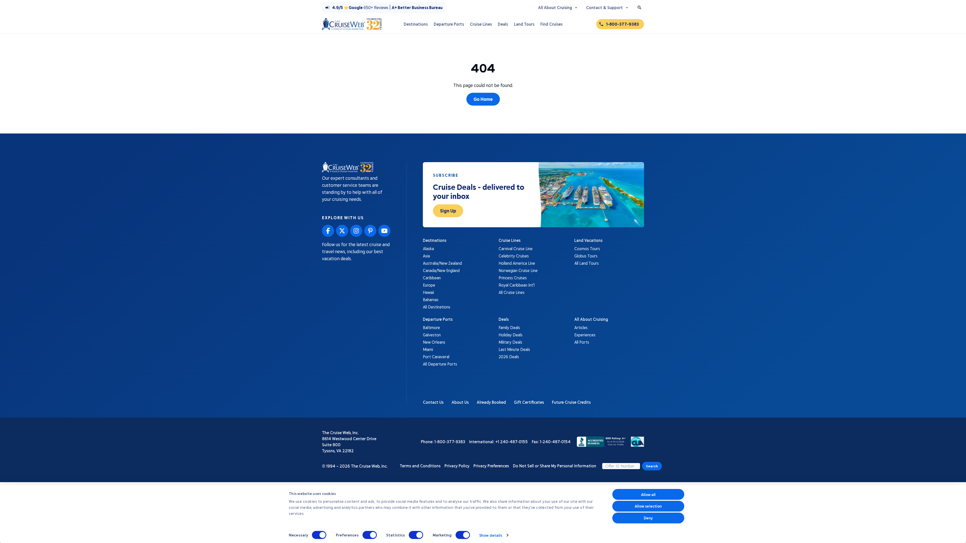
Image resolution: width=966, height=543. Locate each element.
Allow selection (648, 506)
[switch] (370, 535)
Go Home (483, 99)
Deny (648, 518)
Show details (490, 535)
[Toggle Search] (639, 7)
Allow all (648, 494)
